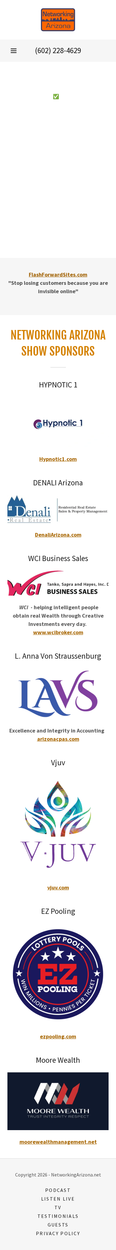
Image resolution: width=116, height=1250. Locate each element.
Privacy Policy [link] (58, 1233)
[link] (58, 19)
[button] (13, 50)
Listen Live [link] (58, 1199)
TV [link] (58, 1207)
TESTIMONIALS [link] (58, 1216)
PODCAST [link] (58, 1190)
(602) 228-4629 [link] (58, 50)
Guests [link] (58, 1225)
